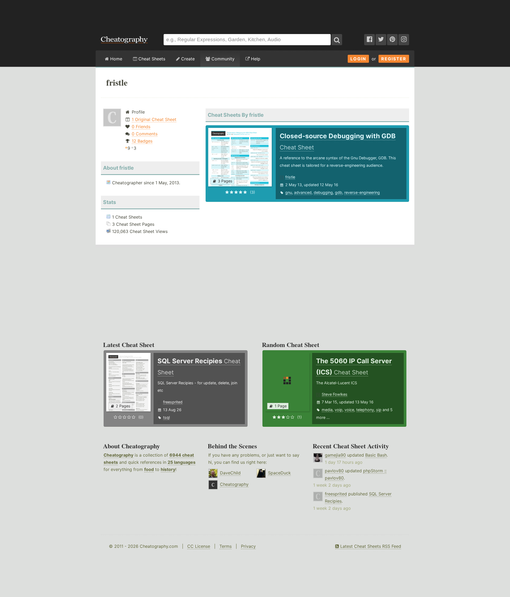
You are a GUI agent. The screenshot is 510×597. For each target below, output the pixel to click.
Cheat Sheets (151, 58)
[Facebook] (369, 39)
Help (255, 58)
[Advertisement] (255, 14)
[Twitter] (381, 39)
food (149, 469)
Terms (225, 546)
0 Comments (145, 133)
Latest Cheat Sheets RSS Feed (370, 546)
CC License (198, 546)
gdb (338, 192)
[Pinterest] (392, 39)
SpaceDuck (279, 472)
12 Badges (142, 141)
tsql (166, 417)
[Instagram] (403, 39)
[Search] (337, 39)
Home (115, 58)
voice (349, 409)
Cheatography (118, 455)
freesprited (172, 402)
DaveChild (230, 472)
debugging (323, 192)
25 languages (182, 462)
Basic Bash (376, 455)
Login (358, 58)
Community (222, 58)
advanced (303, 192)
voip (338, 409)
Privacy (248, 546)
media (327, 409)
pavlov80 (334, 470)
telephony (365, 409)
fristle (290, 177)
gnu (288, 192)
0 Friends (141, 126)
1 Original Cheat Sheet (154, 119)
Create (187, 58)
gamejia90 (335, 455)
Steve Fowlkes (334, 394)
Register (393, 58)
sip (378, 409)
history (168, 469)
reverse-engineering (362, 192)
